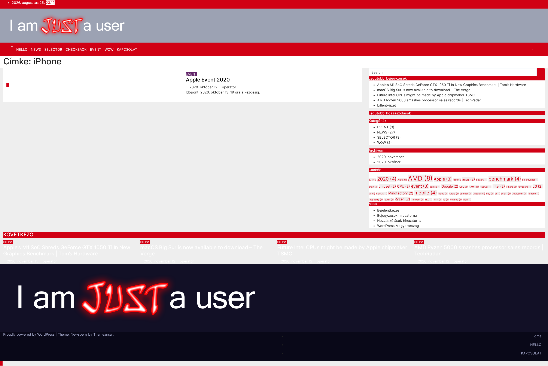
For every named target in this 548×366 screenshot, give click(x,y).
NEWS (36, 49)
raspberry (376, 199)
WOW (109, 49)
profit (506, 193)
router (389, 199)
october (466, 193)
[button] (10, 47)
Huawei (485, 186)
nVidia (454, 193)
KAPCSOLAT (127, 49)
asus (468, 179)
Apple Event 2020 (208, 80)
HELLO (21, 49)
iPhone (511, 186)
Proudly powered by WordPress (29, 334)
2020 (386, 179)
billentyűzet (386, 105)
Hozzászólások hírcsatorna (399, 220)
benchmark (504, 179)
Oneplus (479, 193)
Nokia (443, 193)
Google (449, 186)
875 (372, 179)
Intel (499, 186)
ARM (457, 179)
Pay (490, 193)
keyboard (525, 186)
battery (481, 179)
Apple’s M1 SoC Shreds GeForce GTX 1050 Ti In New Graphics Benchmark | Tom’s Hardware (451, 85)
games (435, 186)
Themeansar (103, 334)
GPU (463, 186)
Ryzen (402, 199)
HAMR (474, 186)
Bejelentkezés (388, 210)
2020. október (389, 162)
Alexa (402, 179)
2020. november (390, 157)
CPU (403, 186)
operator (229, 87)
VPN (437, 199)
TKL (428, 199)
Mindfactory (400, 193)
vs (446, 199)
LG (538, 186)
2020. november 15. (23, 261)
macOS (381, 193)
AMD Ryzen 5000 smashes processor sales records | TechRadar (429, 100)
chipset (387, 186)
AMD (420, 178)
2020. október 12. (204, 87)
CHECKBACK (76, 49)
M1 (372, 193)
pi (497, 193)
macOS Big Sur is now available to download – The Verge (423, 90)
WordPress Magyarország (398, 226)
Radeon (533, 193)
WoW (467, 199)
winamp (456, 199)
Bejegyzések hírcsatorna (397, 215)
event (420, 186)
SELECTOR (53, 49)
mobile (425, 193)
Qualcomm (519, 193)
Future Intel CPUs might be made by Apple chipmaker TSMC (426, 95)
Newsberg (79, 334)
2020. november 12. (160, 261)
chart (373, 186)
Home (536, 336)
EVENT (95, 49)
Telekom (417, 199)
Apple (443, 179)
